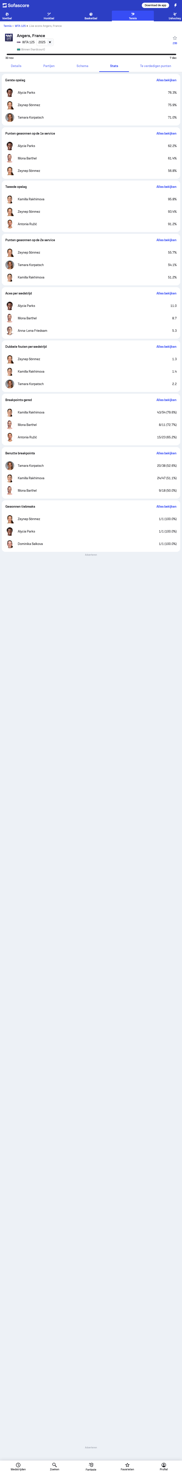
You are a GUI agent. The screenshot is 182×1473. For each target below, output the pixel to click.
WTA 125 (20, 26)
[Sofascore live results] (19, 5)
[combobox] (45, 42)
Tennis (8, 26)
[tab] (16, 66)
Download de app (155, 5)
